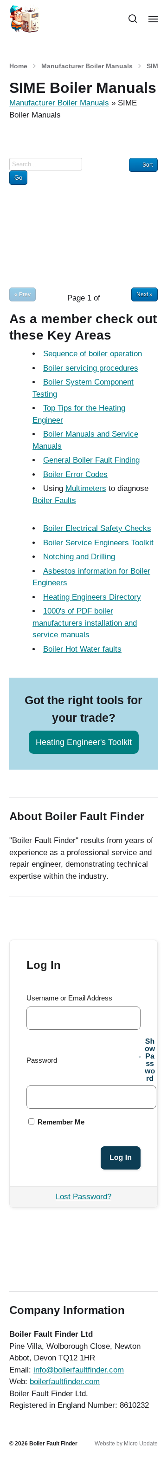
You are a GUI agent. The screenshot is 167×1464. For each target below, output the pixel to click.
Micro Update (141, 1443)
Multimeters (85, 488)
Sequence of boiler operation (92, 353)
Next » (144, 294)
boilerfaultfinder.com (65, 1381)
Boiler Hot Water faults (82, 649)
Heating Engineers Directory (92, 597)
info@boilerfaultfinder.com (78, 1370)
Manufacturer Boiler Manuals (87, 66)
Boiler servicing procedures (90, 368)
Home (18, 66)
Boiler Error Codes (75, 474)
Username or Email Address (69, 998)
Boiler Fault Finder (53, 1443)
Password (41, 1060)
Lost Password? (83, 1196)
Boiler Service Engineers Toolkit (98, 542)
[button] (133, 18)
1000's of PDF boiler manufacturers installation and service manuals (84, 623)
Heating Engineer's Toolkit (84, 742)
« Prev (22, 294)
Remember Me (60, 1122)
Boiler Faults (54, 500)
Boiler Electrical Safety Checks (97, 528)
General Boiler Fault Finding (91, 460)
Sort (147, 165)
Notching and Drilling (79, 556)
